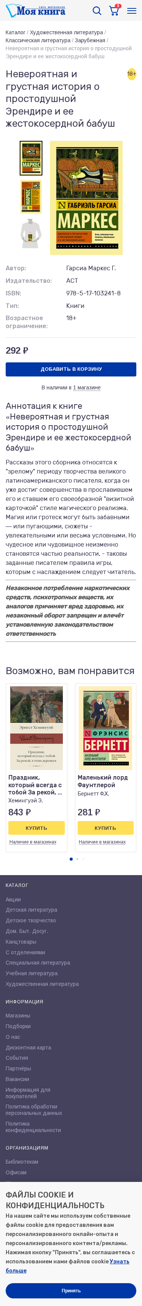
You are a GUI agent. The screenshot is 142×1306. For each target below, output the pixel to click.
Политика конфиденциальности (33, 1127)
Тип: (12, 305)
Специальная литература (38, 963)
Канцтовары (21, 942)
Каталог (15, 32)
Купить (36, 828)
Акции (13, 899)
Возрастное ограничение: (27, 322)
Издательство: (29, 280)
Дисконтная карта (28, 1047)
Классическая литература (38, 40)
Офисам (16, 1172)
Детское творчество (31, 920)
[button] (71, 859)
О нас (13, 1037)
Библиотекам (22, 1162)
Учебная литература (32, 973)
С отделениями (25, 952)
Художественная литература (66, 32)
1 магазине (87, 387)
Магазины (18, 1016)
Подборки (18, 1026)
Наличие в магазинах (32, 842)
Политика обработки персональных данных (34, 1109)
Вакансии (17, 1079)
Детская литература (31, 910)
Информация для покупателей (28, 1093)
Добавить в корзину (71, 369)
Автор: (16, 268)
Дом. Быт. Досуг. (27, 931)
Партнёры (18, 1068)
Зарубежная (90, 40)
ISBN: (13, 293)
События (17, 1058)
